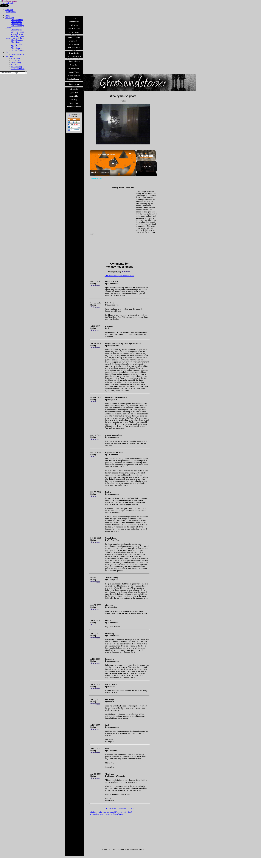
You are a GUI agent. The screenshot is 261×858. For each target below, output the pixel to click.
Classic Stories (17, 34)
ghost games (10, 12)
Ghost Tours (16, 46)
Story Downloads (17, 36)
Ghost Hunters (16, 48)
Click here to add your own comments (119, 276)
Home (7, 16)
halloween (9, 10)
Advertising (15, 58)
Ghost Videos (16, 22)
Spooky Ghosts (106, 154)
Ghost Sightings (17, 40)
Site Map (14, 65)
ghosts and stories (7, 3)
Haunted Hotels (17, 44)
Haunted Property (18, 50)
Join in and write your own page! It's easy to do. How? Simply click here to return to (110, 813)
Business (9, 56)
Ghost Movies (16, 24)
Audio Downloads (17, 69)
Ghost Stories (16, 30)
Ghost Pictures (17, 20)
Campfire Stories (17, 32)
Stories (8, 28)
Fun (6, 52)
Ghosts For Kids (17, 54)
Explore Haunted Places (14, 38)
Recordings (9, 18)
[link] (94, 154)
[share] (130, 153)
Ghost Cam (15, 42)
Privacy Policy (16, 67)
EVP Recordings (17, 26)
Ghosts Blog (16, 62)
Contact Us (15, 60)
